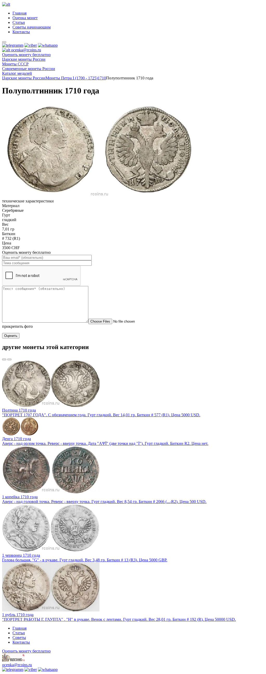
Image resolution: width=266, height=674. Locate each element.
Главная (19, 13)
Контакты (21, 32)
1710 (102, 78)
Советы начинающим (31, 27)
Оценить (10, 336)
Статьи (18, 22)
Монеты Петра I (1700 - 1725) (71, 78)
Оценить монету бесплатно (26, 54)
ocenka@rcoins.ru (17, 665)
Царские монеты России (23, 78)
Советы (19, 637)
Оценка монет (25, 18)
